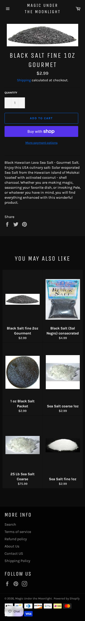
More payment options (41, 143)
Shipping (24, 80)
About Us (12, 546)
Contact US (14, 553)
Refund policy (16, 539)
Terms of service (18, 531)
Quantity (11, 92)
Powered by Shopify (67, 598)
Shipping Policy (17, 561)
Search (10, 524)
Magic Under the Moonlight (43, 8)
